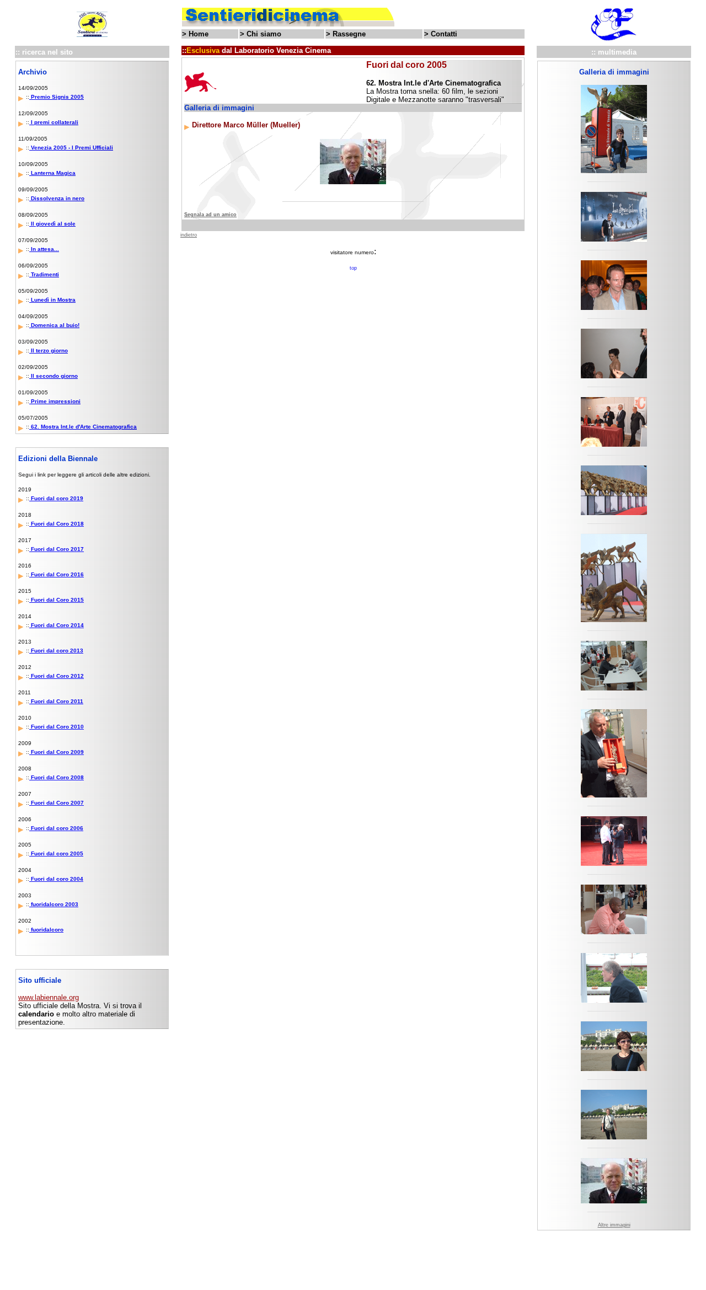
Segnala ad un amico (210, 214)
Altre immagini (614, 1225)
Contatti (444, 34)
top (353, 268)
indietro (188, 235)
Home (198, 34)
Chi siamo (264, 34)
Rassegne (349, 34)
